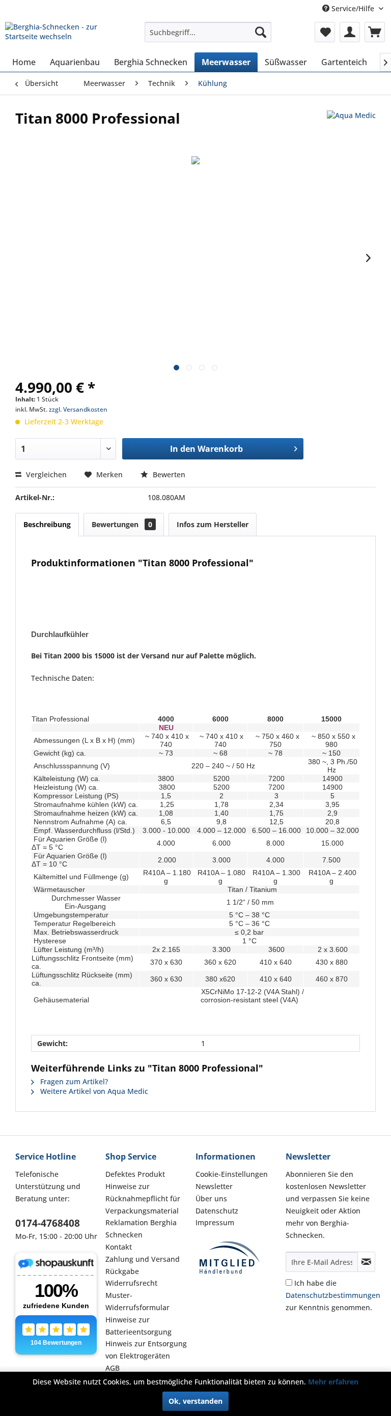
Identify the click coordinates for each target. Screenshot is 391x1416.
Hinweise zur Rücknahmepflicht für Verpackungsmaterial (142, 1198)
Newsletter (214, 1186)
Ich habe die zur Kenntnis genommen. (333, 1295)
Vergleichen (45, 474)
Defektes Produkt (135, 1174)
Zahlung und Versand (142, 1259)
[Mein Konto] (350, 32)
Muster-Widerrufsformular (137, 1301)
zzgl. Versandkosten (78, 409)
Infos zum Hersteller (212, 524)
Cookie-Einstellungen (232, 1174)
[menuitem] (208, 32)
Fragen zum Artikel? (73, 1081)
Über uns (211, 1198)
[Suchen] (260, 32)
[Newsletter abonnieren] (366, 1262)
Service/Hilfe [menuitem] (352, 8)
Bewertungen (122, 524)
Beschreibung (47, 524)
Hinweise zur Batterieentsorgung (138, 1326)
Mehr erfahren (333, 1381)
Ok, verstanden (195, 1401)
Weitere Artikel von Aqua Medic (93, 1091)
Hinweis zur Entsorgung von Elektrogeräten (146, 1350)
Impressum (215, 1222)
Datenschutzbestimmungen (333, 1295)
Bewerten (168, 474)
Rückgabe (122, 1271)
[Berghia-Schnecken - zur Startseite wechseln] (59, 34)
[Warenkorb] (375, 32)
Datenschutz (217, 1211)
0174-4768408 (47, 1223)
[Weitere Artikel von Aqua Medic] (351, 128)
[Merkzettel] (325, 32)
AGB (112, 1368)
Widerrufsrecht (131, 1283)
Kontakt (118, 1247)
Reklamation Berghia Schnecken (141, 1228)
